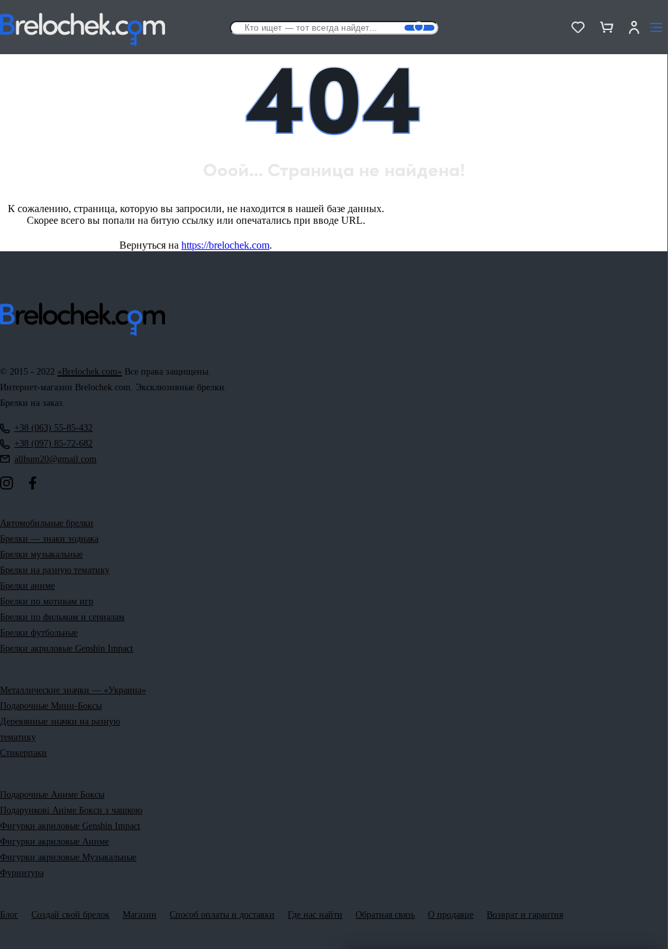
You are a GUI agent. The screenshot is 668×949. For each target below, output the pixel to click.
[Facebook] (32, 483)
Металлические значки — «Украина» (73, 690)
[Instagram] (6, 483)
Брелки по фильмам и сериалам (62, 617)
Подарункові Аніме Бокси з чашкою (71, 810)
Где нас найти (315, 915)
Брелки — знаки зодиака (49, 539)
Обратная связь (385, 915)
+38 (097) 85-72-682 (53, 443)
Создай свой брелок (70, 915)
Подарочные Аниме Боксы (52, 795)
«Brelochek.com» (89, 372)
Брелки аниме (27, 586)
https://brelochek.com (225, 245)
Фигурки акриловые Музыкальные (68, 857)
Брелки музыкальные (41, 554)
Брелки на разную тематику (55, 570)
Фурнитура (22, 873)
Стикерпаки (23, 753)
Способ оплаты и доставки (222, 915)
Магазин (140, 915)
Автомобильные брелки (46, 523)
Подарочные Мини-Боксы (51, 706)
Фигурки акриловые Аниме (54, 842)
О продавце (451, 915)
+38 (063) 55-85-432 (53, 428)
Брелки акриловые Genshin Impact (66, 648)
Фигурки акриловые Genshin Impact (70, 826)
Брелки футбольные (39, 633)
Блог (9, 915)
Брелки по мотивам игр (46, 601)
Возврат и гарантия (525, 915)
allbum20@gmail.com (55, 459)
